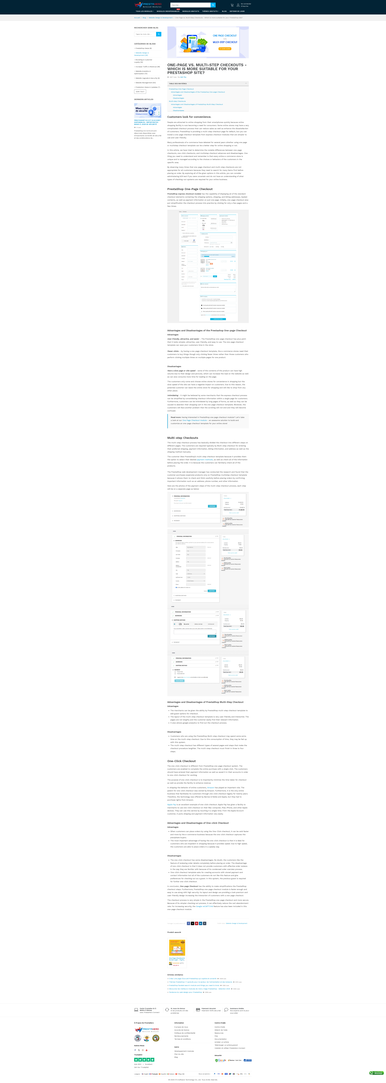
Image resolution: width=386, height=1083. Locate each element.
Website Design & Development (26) (141, 54)
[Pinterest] (196, 923)
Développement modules (184, 1051)
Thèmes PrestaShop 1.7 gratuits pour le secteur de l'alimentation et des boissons (200, 982)
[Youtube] (146, 1050)
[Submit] (213, 5)
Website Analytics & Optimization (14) (142, 72)
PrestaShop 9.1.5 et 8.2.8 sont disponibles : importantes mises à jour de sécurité (147, 122)
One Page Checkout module (194, 420)
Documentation (221, 1039)
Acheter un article (222, 1042)
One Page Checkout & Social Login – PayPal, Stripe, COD (177, 959)
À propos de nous (181, 1027)
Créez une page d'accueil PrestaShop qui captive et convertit (192, 979)
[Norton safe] (235, 1060)
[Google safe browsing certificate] (220, 1060)
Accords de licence (181, 1030)
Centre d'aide (220, 1027)
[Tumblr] (204, 923)
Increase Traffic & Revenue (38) (148, 67)
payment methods (205, 460)
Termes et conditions (182, 1039)
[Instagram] (143, 1050)
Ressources (219, 1033)
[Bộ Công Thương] (247, 1061)
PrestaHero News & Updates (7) (148, 87)
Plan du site (179, 1054)
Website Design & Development (161, 18)
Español (163, 1074)
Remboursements (181, 1036)
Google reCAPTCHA (204, 906)
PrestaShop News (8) (144, 48)
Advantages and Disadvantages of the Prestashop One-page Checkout (198, 92)
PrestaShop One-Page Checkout (181, 89)
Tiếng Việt (181, 1074)
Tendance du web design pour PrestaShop (185, 992)
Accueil (137, 18)
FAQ (216, 1036)
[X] (192, 923)
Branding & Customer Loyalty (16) (143, 61)
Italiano (172, 1074)
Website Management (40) (146, 83)
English (146, 1074)
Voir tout (140, 92)
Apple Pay (171, 804)
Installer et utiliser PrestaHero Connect (230, 1048)
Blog (144, 18)
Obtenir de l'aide (221, 1030)
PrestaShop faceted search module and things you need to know (194, 985)
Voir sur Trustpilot (141, 1067)
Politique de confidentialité (184, 1033)
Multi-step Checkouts (177, 101)
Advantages (177, 95)
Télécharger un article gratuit (226, 1045)
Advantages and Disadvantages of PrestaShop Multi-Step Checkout (197, 104)
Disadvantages (178, 98)
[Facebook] (188, 923)
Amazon (210, 787)
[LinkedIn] (200, 923)
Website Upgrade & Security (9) (148, 78)
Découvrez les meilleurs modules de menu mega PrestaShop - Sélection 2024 (199, 989)
